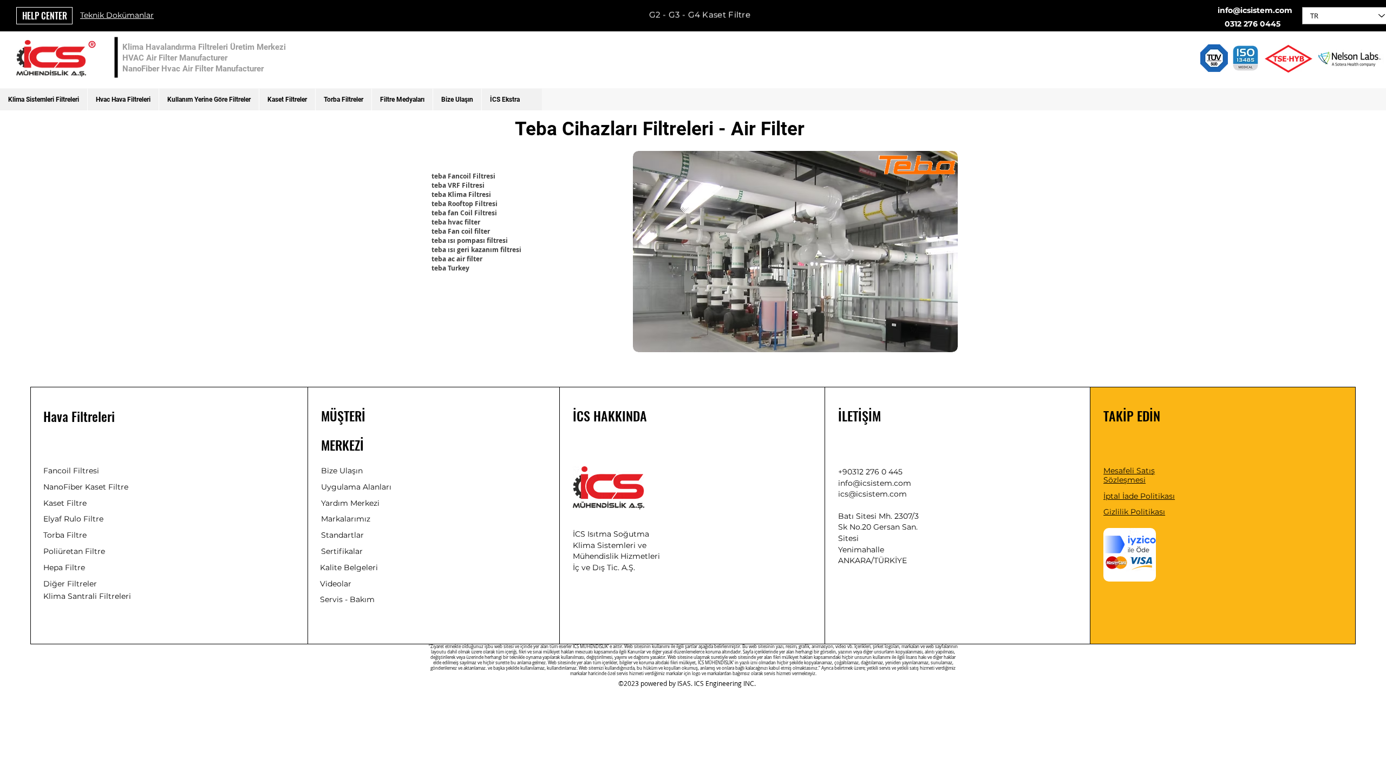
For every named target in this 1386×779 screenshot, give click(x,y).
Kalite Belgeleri (349, 567)
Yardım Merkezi (350, 503)
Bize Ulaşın (342, 471)
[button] (43, 99)
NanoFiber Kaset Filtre (85, 487)
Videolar (335, 584)
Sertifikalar (342, 551)
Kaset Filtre (65, 503)
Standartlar (342, 535)
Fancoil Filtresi (71, 471)
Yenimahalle (861, 549)
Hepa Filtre (64, 567)
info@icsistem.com (1255, 10)
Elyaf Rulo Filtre (73, 519)
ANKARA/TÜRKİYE (872, 560)
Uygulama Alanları (356, 487)
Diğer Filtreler (70, 584)
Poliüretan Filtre (74, 551)
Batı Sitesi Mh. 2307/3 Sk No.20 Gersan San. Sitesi (878, 527)
